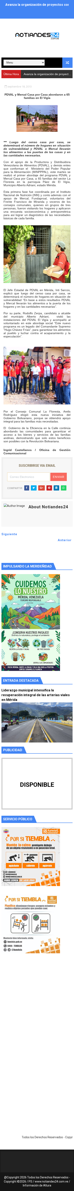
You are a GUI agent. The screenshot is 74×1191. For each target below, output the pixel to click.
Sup (26, 74)
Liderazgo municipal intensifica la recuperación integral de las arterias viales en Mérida (35, 695)
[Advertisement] (37, 1007)
